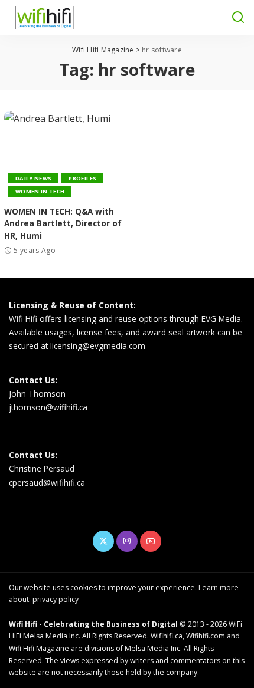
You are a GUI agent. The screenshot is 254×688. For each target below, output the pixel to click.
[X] (103, 541)
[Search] (238, 17)
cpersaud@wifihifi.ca (47, 482)
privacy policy (55, 599)
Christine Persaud (41, 468)
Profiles (82, 178)
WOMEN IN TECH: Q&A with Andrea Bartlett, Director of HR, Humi (63, 223)
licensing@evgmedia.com (97, 345)
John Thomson (37, 393)
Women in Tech (39, 191)
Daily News (33, 178)
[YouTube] (150, 541)
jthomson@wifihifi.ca (48, 407)
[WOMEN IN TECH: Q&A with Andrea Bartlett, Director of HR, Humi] (63, 155)
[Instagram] (127, 541)
